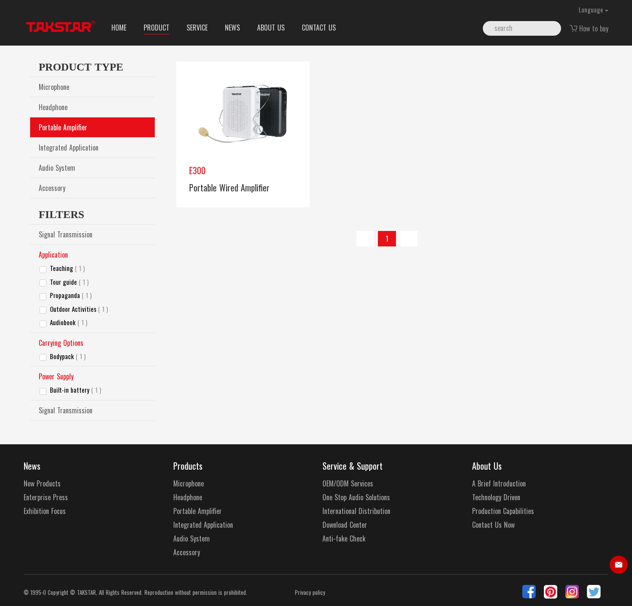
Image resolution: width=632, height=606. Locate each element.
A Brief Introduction (499, 483)
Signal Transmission (65, 234)
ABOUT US (271, 27)
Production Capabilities (503, 511)
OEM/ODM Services (347, 483)
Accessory (52, 188)
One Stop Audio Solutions (356, 497)
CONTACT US (319, 27)
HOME (118, 27)
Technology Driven (496, 497)
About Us (487, 465)
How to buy (593, 28)
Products (187, 465)
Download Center (344, 524)
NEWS (232, 27)
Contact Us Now (493, 524)
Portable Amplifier (63, 127)
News (32, 465)
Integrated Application (68, 147)
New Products (42, 483)
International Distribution (356, 511)
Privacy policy (310, 592)
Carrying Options (61, 343)
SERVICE (197, 27)
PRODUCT (156, 27)
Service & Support (352, 465)
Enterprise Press (46, 497)
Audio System (57, 168)
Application (53, 254)
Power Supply (56, 376)
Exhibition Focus (45, 511)
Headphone (53, 107)
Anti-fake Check (343, 538)
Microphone (54, 87)
